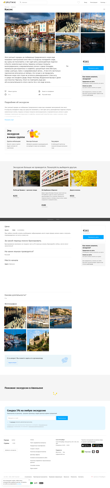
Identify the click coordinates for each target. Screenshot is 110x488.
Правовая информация (55, 477)
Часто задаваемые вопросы (38, 442)
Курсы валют (33, 468)
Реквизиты (74, 477)
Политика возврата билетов (38, 451)
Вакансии (66, 477)
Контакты (81, 477)
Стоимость (50, 219)
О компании (28, 477)
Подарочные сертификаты (37, 445)
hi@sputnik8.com (60, 454)
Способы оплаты (35, 465)
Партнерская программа (40, 477)
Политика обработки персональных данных (40, 461)
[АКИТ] (93, 451)
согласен (12, 422)
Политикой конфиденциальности (36, 426)
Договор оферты (35, 454)
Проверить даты (93, 68)
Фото (57, 219)
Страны (9, 443)
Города (9, 440)
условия (19, 484)
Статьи (32, 439)
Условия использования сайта (38, 457)
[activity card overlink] (26, 185)
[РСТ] (97, 451)
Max (64, 452)
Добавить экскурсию (10, 450)
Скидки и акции (34, 448)
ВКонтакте (58, 452)
